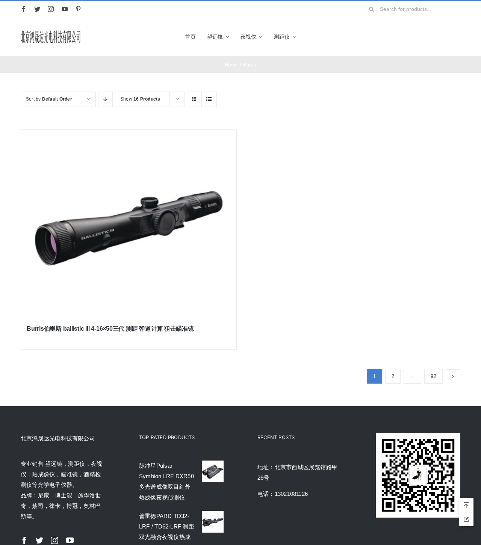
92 (433, 376)
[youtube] (65, 9)
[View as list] (209, 99)
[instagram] (51, 9)
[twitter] (37, 9)
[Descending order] (105, 99)
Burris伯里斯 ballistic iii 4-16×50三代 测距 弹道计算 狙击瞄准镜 (110, 328)
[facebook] (24, 9)
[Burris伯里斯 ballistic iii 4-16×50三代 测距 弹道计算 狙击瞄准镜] (128, 224)
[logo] (51, 32)
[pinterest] (78, 9)
